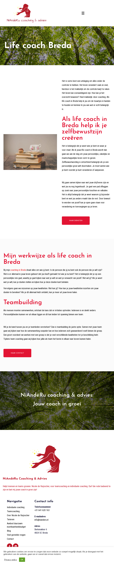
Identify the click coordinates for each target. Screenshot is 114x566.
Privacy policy (10, 560)
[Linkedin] (15, 546)
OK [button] (22, 560)
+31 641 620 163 (41, 510)
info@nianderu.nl (41, 520)
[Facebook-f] (9, 546)
